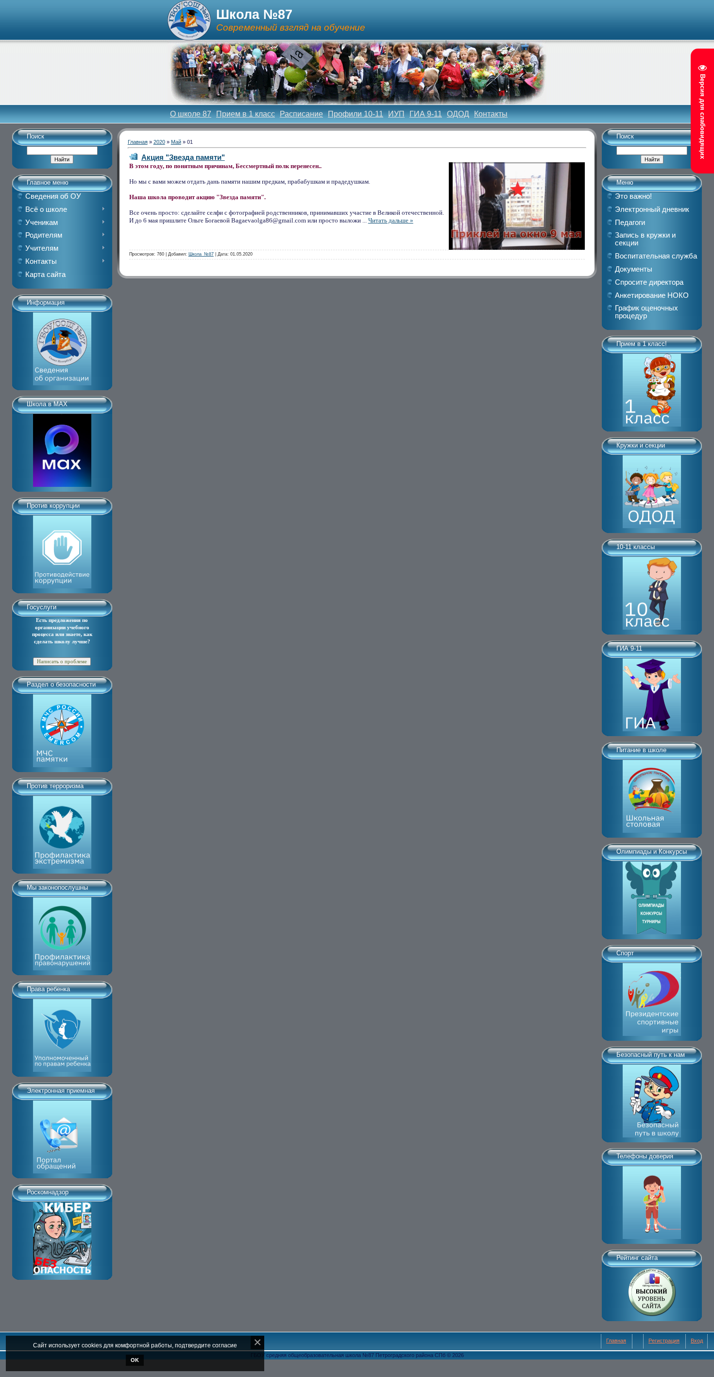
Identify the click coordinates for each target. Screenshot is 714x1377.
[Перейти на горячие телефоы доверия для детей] (652, 1199)
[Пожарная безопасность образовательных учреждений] (62, 727)
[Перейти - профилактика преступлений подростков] (62, 930)
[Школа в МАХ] (62, 447)
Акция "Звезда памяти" (183, 157)
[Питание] (652, 793)
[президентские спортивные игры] (652, 996)
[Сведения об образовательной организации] (62, 345)
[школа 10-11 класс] (652, 590)
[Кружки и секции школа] (652, 488)
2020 (159, 142)
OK (135, 1360)
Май (176, 142)
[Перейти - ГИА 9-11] (652, 691)
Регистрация (664, 1340)
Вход (697, 1340)
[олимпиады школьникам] (652, 894)
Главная (138, 142)
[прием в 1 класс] (652, 386)
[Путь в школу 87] (652, 1097)
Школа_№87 (201, 254)
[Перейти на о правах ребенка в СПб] (62, 1032)
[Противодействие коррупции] (62, 548)
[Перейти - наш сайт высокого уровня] (652, 1288)
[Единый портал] (62, 1133)
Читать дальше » (390, 220)
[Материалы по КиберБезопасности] (62, 1235)
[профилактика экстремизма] (62, 829)
